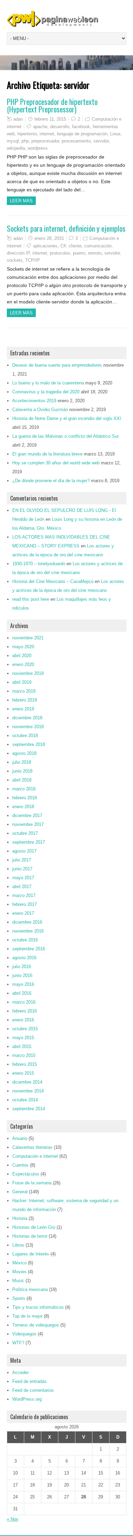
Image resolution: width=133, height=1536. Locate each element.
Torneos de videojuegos (35, 1325)
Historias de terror (29, 1236)
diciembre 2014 (27, 1082)
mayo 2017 (23, 877)
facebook (81, 126)
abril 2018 (21, 780)
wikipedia (16, 148)
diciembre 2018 (27, 717)
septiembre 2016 (28, 948)
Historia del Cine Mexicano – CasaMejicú (52, 581)
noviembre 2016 (28, 931)
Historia (19, 1218)
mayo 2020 (23, 646)
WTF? (18, 1342)
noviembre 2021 (28, 637)
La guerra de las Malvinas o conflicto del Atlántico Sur (65, 436)
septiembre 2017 (28, 842)
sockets (15, 260)
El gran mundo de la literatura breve (47, 454)
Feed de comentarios (33, 1390)
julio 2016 (21, 966)
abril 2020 (21, 655)
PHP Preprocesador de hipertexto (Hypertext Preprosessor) (52, 105)
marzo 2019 (23, 691)
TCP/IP (32, 260)
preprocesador (45, 141)
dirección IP (18, 253)
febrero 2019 (24, 700)
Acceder (20, 1372)
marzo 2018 (23, 788)
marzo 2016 (23, 1002)
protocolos (60, 253)
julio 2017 (21, 859)
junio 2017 (22, 868)
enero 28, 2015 (49, 238)
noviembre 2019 (28, 673)
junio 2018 (22, 771)
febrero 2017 (24, 904)
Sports (18, 1298)
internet (47, 133)
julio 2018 (21, 762)
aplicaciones (45, 245)
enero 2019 (23, 708)
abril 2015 (21, 1046)
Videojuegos (24, 1333)
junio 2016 (22, 975)
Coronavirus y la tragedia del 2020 (45, 391)
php (25, 141)
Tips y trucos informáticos (38, 1307)
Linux (115, 133)
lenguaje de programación (82, 133)
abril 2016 (21, 993)
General (20, 1191)
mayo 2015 (23, 1037)
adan (18, 119)
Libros (18, 1245)
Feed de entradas (29, 1381)
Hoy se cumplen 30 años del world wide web (56, 462)
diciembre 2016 (27, 922)
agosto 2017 (24, 851)
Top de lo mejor (27, 1316)
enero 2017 (23, 913)
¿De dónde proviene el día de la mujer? (51, 480)
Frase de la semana (31, 1182)
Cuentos (20, 1165)
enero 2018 (23, 806)
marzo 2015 (23, 1055)
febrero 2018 (24, 797)
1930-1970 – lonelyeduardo (38, 563)
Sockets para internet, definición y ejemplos (66, 228)
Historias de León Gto (33, 1227)
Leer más (21, 200)
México (19, 1262)
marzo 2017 (23, 895)
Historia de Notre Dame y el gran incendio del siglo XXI (66, 418)
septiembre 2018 (28, 744)
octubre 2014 (25, 1099)
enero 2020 (23, 664)
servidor (101, 141)
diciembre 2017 (27, 815)
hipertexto (27, 133)
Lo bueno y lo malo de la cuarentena (48, 382)
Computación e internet (35, 1156)
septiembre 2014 (28, 1108)
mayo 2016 (23, 984)
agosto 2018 (24, 753)
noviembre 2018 (28, 726)
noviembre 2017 (28, 824)
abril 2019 (21, 682)
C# (63, 245)
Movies (19, 1271)
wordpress (38, 148)
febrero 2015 (24, 1064)
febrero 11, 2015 (50, 119)
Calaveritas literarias (32, 1147)
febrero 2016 (24, 1011)
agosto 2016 (24, 957)
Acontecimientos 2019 (34, 400)
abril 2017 (21, 886)
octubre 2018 (25, 735)
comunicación (98, 245)
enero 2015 (23, 1073)
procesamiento (76, 141)
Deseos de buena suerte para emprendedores (57, 365)
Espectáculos (25, 1174)
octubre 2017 (25, 833)
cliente (75, 245)
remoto (95, 253)
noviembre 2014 (28, 1090)
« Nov (12, 1519)
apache (40, 126)
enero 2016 (23, 1019)
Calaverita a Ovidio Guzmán (40, 409)
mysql (13, 141)
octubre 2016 (25, 939)
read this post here (30, 599)
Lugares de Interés (30, 1253)
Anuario (19, 1138)
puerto (79, 253)
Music (18, 1280)
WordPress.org (27, 1399)
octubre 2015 (25, 1028)
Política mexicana (30, 1289)
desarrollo (59, 126)
